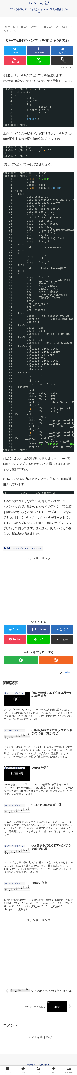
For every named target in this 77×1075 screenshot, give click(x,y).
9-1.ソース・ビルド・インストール (24, 548)
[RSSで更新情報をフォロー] (56, 660)
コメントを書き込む (38, 1037)
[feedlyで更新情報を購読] (21, 660)
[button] (69, 605)
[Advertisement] (38, 587)
